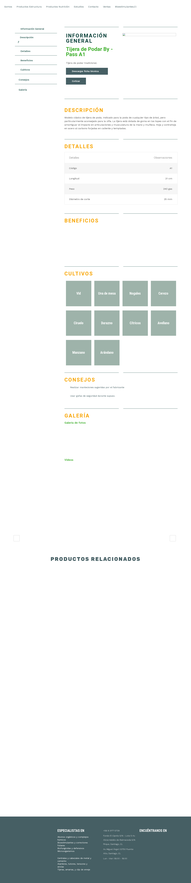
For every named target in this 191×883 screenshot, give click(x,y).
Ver (32, 589)
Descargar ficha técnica (85, 71)
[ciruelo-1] (107, 440)
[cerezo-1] (135, 440)
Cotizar (76, 81)
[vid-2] (163, 440)
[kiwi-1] (78, 440)
